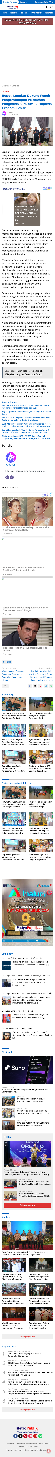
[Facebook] (15, 1436)
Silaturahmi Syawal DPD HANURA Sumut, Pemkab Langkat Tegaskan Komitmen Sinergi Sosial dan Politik (26, 437)
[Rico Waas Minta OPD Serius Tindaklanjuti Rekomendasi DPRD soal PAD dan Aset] (10, 1196)
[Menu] (4, 7)
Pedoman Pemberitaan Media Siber (32, 1443)
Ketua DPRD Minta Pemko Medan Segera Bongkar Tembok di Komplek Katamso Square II (30, 1402)
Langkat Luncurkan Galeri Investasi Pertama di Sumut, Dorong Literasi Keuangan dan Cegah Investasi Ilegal (41, 674)
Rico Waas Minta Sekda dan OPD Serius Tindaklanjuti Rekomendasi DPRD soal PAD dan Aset (34, 1182)
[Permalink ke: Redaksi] (4, 113)
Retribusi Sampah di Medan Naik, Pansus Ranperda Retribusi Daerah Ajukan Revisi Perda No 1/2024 (29, 1392)
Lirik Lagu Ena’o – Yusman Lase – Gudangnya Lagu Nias (26, 958)
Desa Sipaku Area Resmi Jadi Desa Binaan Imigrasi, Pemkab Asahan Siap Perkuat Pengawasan (25, 1253)
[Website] (12, 477)
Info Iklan (34, 1446)
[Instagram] (30, 1436)
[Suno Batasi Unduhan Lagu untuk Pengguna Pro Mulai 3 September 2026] (27, 1070)
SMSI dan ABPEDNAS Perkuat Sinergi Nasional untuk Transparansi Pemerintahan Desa (33, 1124)
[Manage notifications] (49, 1451)
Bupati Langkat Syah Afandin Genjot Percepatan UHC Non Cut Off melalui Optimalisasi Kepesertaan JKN (25, 431)
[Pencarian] (51, 7)
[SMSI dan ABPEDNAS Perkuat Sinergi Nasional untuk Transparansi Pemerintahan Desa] (8, 1125)
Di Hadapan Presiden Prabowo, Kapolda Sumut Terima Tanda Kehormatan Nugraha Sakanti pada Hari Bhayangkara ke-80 (33, 1100)
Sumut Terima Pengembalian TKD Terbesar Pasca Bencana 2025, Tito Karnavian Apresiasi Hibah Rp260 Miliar (34, 1112)
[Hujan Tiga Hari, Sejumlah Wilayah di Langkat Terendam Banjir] (41, 704)
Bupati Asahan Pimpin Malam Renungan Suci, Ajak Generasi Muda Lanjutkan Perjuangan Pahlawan (39, 1276)
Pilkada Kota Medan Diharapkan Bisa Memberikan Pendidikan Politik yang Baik (30, 1373)
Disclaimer (22, 1446)
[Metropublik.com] (12, 7)
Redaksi (10, 112)
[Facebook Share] (30, 686)
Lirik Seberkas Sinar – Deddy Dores (17, 1011)
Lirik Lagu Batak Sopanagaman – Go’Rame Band (23, 1028)
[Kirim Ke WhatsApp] (51, 686)
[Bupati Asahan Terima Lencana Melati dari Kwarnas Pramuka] (41, 1314)
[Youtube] (35, 1436)
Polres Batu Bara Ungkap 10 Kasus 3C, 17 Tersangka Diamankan (26, 1354)
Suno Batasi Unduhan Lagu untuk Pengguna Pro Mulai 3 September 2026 (26, 1090)
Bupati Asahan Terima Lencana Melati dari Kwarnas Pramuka (39, 1325)
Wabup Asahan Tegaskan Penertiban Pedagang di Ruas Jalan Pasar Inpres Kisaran (13, 674)
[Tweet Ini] (35, 686)
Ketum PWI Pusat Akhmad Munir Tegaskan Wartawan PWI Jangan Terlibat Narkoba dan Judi (25, 406)
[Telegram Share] (46, 686)
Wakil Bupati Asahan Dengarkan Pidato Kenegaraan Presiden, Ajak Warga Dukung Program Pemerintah (12, 1325)
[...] (28, 967)
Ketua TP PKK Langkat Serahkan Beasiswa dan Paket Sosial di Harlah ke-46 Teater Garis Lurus (26, 418)
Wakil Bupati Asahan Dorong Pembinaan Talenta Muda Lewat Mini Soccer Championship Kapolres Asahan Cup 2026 (13, 1301)
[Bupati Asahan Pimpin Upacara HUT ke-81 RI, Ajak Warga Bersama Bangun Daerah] (14, 1265)
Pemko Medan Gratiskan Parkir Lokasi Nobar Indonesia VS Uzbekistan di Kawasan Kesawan (28, 1383)
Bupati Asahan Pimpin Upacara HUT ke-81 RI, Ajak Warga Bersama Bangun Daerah (12, 1276)
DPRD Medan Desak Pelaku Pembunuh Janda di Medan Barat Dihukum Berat (29, 1364)
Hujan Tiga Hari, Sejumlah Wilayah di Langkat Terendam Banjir (27, 412)
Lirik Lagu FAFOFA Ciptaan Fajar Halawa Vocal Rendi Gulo (27, 975)
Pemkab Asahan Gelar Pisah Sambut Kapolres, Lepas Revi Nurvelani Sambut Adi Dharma (39, 1301)
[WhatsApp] (40, 1436)
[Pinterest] (25, 1436)
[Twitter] (20, 1436)
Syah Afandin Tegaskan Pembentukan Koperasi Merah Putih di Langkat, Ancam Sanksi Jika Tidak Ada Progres (26, 425)
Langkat (5, 91)
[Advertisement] (27, 53)
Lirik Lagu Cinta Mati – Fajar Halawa (17, 993)
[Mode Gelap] (47, 7)
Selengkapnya (26, 1205)
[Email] (7, 477)
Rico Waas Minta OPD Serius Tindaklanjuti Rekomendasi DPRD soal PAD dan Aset (34, 1194)
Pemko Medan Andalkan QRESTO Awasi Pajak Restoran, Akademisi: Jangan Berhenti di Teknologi (26, 1173)
